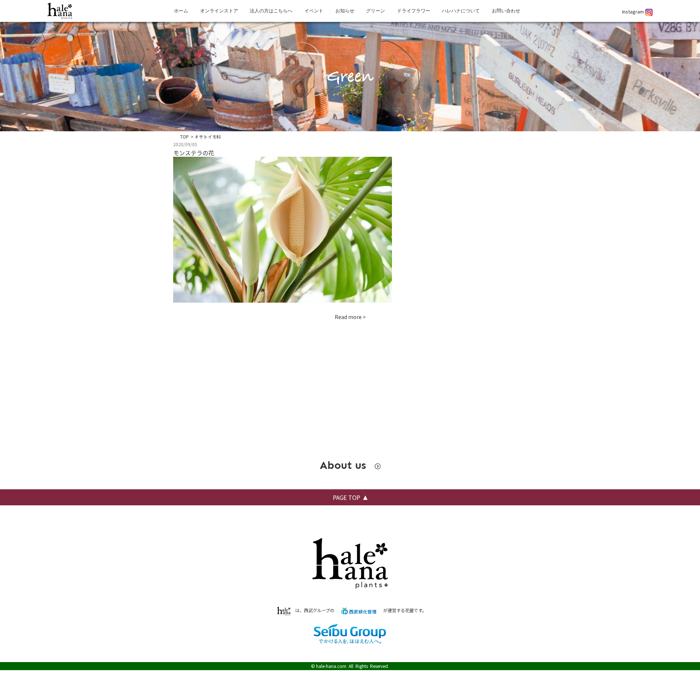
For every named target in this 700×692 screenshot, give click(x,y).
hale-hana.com (331, 666)
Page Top (346, 497)
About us (344, 465)
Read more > (350, 316)
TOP (184, 136)
